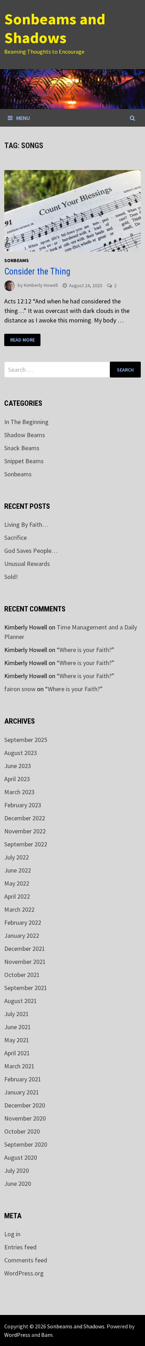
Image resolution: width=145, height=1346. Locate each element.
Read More (22, 340)
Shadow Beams (24, 435)
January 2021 (21, 1092)
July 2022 (16, 857)
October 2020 (22, 1131)
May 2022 (16, 883)
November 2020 (25, 1118)
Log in (12, 1234)
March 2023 (19, 792)
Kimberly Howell (41, 285)
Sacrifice (15, 537)
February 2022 (22, 922)
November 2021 (25, 962)
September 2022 (25, 844)
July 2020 (16, 1170)
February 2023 (22, 805)
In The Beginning (26, 422)
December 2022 (24, 818)
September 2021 (25, 988)
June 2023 (17, 766)
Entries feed (20, 1247)
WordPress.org (24, 1273)
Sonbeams (16, 260)
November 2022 (25, 831)
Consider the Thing (37, 271)
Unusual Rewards (27, 564)
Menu (23, 117)
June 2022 (17, 870)
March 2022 (19, 909)
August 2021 (20, 1001)
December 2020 (24, 1105)
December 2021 (24, 948)
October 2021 (22, 975)
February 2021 (22, 1079)
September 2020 (25, 1144)
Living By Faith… (26, 524)
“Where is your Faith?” (85, 650)
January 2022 (21, 935)
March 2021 (19, 1066)
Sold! (11, 577)
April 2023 (17, 779)
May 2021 (16, 1040)
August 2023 (20, 753)
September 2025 (25, 740)
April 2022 (17, 896)
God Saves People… (31, 551)
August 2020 (20, 1157)
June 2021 (17, 1027)
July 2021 (16, 1014)
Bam (46, 1334)
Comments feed (25, 1260)
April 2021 (17, 1053)
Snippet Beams (24, 461)
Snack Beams (21, 448)
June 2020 (17, 1183)
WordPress (17, 1334)
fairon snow (20, 689)
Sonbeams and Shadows (54, 28)
